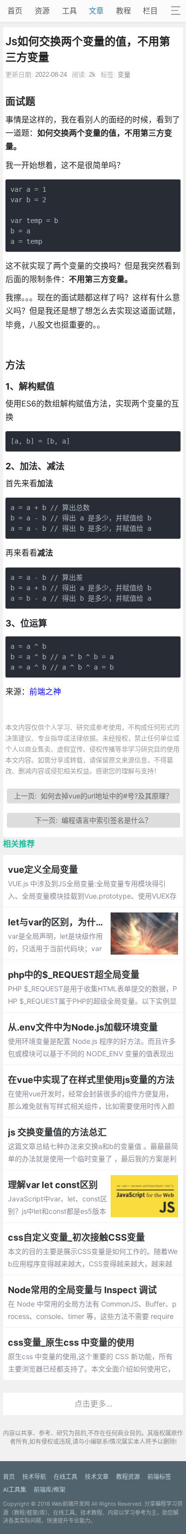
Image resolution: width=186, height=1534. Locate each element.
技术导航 (34, 1476)
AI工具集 (14, 1489)
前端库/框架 (49, 1489)
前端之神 (45, 691)
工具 (69, 10)
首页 (14, 10)
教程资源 (128, 1476)
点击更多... (93, 1404)
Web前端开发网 (71, 1503)
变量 (124, 74)
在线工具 (65, 1476)
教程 (123, 10)
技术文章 (97, 1476)
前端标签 (159, 1476)
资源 (42, 10)
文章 (96, 10)
